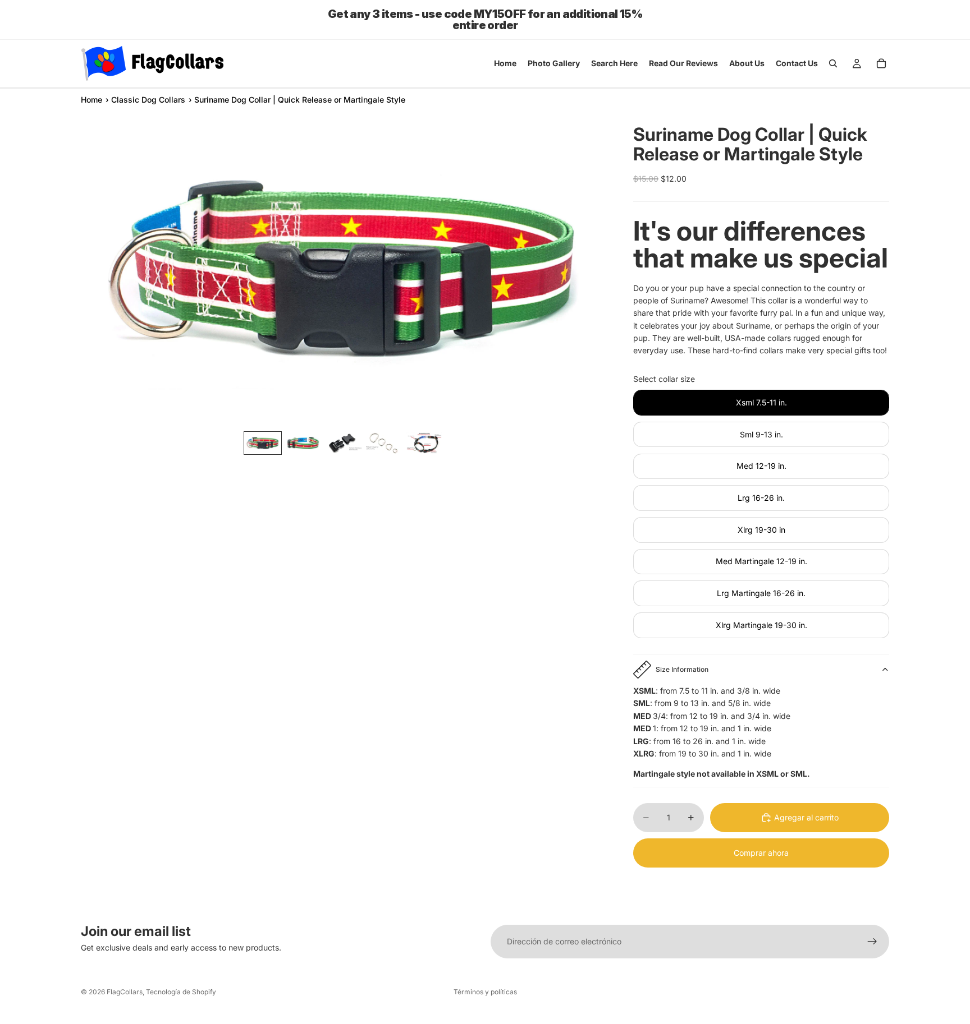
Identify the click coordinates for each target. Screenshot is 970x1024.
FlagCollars (125, 992)
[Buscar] (833, 63)
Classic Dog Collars (148, 99)
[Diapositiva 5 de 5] (424, 443)
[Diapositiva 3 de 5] (344, 443)
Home (91, 99)
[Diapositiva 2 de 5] (303, 443)
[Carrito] (881, 63)
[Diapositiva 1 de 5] (263, 443)
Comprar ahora (761, 852)
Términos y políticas (485, 992)
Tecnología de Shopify (181, 992)
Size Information (682, 669)
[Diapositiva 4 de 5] (384, 443)
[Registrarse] (872, 941)
